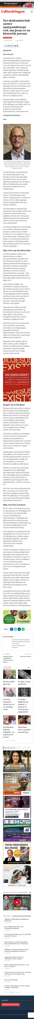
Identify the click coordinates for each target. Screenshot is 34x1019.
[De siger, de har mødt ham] (24, 674)
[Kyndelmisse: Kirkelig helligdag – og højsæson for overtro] (9, 719)
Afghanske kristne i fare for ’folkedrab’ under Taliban (14, 958)
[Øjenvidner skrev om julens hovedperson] (24, 719)
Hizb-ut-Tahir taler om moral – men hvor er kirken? (17, 965)
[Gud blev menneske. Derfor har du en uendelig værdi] (9, 692)
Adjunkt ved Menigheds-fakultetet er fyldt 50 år (17, 920)
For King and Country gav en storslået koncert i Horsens (18, 935)
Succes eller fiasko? (11, 980)
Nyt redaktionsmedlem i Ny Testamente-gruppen (14, 927)
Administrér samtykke (10, 1004)
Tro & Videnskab (8, 37)
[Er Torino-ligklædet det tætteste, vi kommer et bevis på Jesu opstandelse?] (24, 692)
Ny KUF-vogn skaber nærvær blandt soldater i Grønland (17, 987)
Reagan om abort (25, 656)
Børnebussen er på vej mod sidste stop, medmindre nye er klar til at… (17, 943)
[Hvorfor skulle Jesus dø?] (9, 674)
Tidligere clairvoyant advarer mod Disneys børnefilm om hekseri (16, 950)
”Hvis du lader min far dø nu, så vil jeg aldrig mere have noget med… (18, 973)
